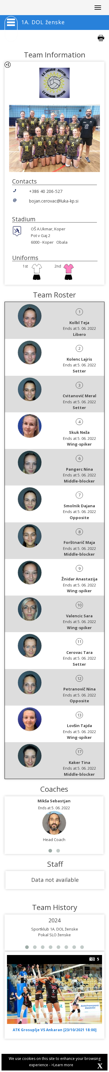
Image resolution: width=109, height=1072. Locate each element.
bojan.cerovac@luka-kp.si (53, 201)
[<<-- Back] (8, 65)
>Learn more (62, 1064)
